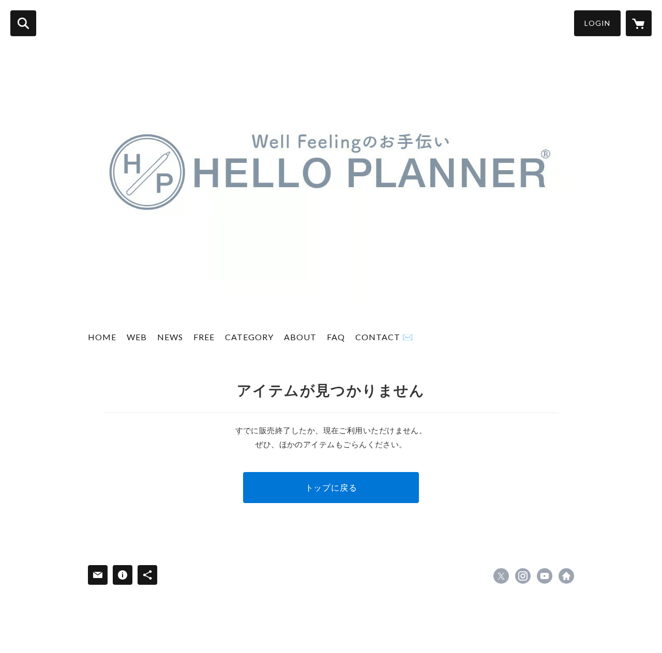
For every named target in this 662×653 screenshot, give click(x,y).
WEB (137, 337)
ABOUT (300, 337)
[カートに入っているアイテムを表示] (639, 23)
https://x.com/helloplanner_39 (501, 576)
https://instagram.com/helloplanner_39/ (523, 576)
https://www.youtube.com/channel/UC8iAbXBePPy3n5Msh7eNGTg (544, 576)
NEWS (170, 337)
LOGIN (597, 23)
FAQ (336, 337)
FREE (204, 337)
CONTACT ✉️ (384, 337)
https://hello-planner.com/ (566, 576)
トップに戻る (331, 487)
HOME (102, 337)
